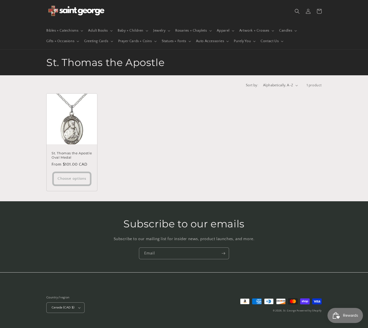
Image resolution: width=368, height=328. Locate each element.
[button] (64, 30)
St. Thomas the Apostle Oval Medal (72, 155)
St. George (290, 310)
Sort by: (252, 85)
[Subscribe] (223, 253)
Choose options (72, 178)
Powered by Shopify (309, 310)
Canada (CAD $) (63, 307)
